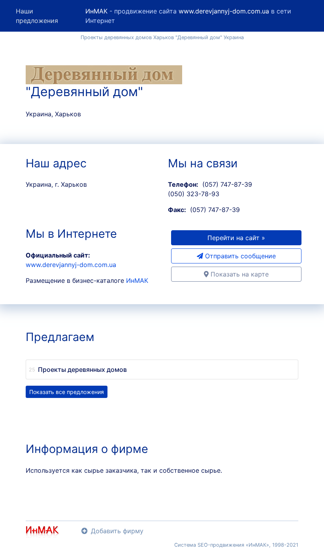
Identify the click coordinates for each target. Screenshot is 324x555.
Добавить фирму (117, 531)
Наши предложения (37, 16)
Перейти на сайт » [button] (236, 238)
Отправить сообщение (239, 256)
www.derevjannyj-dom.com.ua (224, 11)
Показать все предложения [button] (66, 391)
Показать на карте (239, 274)
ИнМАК (96, 11)
